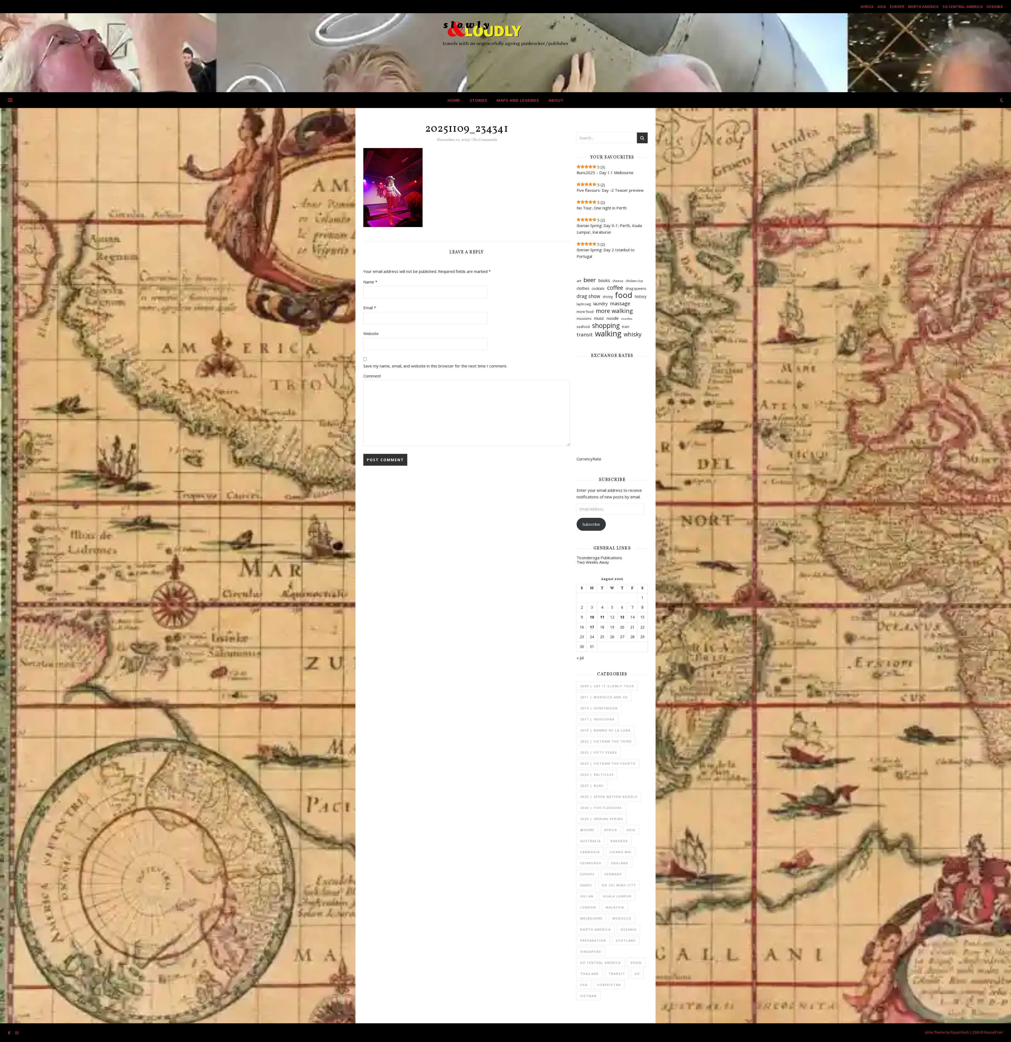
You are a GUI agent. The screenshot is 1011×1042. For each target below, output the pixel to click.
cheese (617, 281)
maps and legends (518, 100)
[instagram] (16, 1032)
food (623, 295)
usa (584, 985)
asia (882, 6)
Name (370, 281)
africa (867, 6)
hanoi (586, 885)
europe (897, 6)
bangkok (619, 841)
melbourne (591, 918)
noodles (626, 319)
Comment (372, 376)
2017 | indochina (597, 719)
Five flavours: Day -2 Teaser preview (610, 190)
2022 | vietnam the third (606, 741)
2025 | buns (592, 786)
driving (608, 297)
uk (637, 974)
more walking (614, 310)
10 (592, 617)
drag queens (636, 288)
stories (478, 100)
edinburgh (591, 863)
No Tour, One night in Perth (602, 207)
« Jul (580, 657)
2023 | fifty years (598, 752)
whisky (633, 334)
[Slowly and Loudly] (505, 52)
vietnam (588, 996)
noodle (613, 318)
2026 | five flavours (601, 808)
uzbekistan (609, 985)
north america (923, 6)
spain (636, 963)
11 (602, 617)
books (604, 280)
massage (620, 303)
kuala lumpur (617, 896)
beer (589, 280)
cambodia (590, 852)
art (579, 280)
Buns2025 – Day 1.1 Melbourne (605, 172)
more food (585, 311)
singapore (590, 951)
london (588, 907)
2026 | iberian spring (601, 819)
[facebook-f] (9, 1032)
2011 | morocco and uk (604, 697)
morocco (621, 918)
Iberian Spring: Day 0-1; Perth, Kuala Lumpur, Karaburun (609, 229)
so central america (963, 6)
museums (584, 319)
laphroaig (584, 304)
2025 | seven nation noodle (609, 797)
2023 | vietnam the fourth (608, 763)
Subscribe (591, 524)
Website (371, 333)
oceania (995, 6)
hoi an (586, 896)
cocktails (598, 288)
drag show (588, 296)
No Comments (484, 140)
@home (587, 830)
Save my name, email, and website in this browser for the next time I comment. (435, 365)
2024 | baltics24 (596, 774)
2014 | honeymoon (599, 708)
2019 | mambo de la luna (605, 730)
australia (590, 841)
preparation (593, 940)
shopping (606, 325)
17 (592, 627)
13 (622, 617)
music (599, 318)
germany (613, 874)
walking (608, 333)
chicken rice (634, 281)
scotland (626, 940)
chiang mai (620, 852)
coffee (615, 287)
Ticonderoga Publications (599, 557)
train (625, 327)
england (619, 863)
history (640, 296)
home (454, 100)
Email (369, 307)
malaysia (615, 907)
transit (585, 334)
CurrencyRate (589, 458)
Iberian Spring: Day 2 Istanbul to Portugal (606, 253)
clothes (583, 288)
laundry (600, 304)
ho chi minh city (619, 885)
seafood (583, 327)
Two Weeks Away (593, 562)
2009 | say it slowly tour (607, 686)
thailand (589, 974)
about (556, 100)
